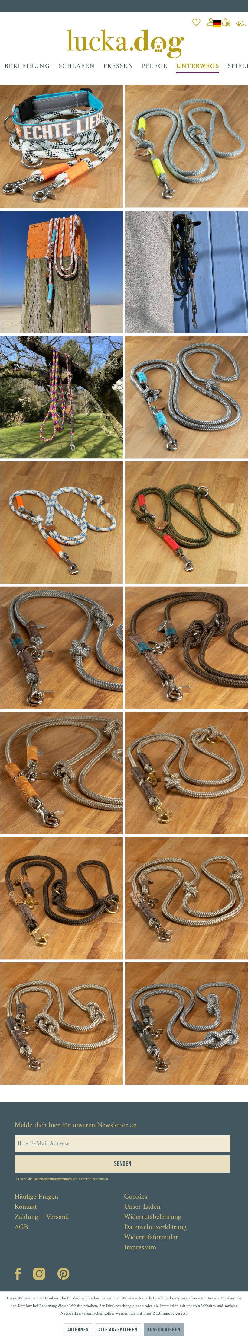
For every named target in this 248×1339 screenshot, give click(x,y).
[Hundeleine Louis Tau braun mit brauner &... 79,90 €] (186, 647)
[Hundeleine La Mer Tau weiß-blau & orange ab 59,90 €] (62, 522)
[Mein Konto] (211, 20)
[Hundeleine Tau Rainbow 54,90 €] (62, 397)
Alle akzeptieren (118, 1329)
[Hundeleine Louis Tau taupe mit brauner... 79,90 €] (186, 773)
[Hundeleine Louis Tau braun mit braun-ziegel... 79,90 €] (62, 898)
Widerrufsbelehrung (152, 1217)
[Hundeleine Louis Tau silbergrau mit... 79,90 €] (186, 1023)
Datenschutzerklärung (155, 1228)
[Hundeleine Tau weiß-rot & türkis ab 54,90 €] (62, 272)
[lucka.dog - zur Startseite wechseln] (125, 43)
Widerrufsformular (151, 1237)
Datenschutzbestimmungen (53, 1179)
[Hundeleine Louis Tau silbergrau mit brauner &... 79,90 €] (62, 647)
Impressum (140, 1248)
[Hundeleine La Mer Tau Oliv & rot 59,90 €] (186, 522)
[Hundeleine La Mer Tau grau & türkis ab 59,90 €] (186, 397)
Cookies (135, 1197)
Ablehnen (78, 1329)
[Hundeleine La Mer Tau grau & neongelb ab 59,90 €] (185, 146)
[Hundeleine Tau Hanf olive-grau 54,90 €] (186, 272)
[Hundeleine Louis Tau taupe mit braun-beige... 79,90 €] (186, 898)
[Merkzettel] (196, 20)
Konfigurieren (163, 1329)
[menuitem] (196, 20)
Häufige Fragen (36, 1197)
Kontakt (26, 1207)
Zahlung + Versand (42, 1217)
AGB (21, 1228)
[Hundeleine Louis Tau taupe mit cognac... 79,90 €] (62, 773)
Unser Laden (142, 1207)
